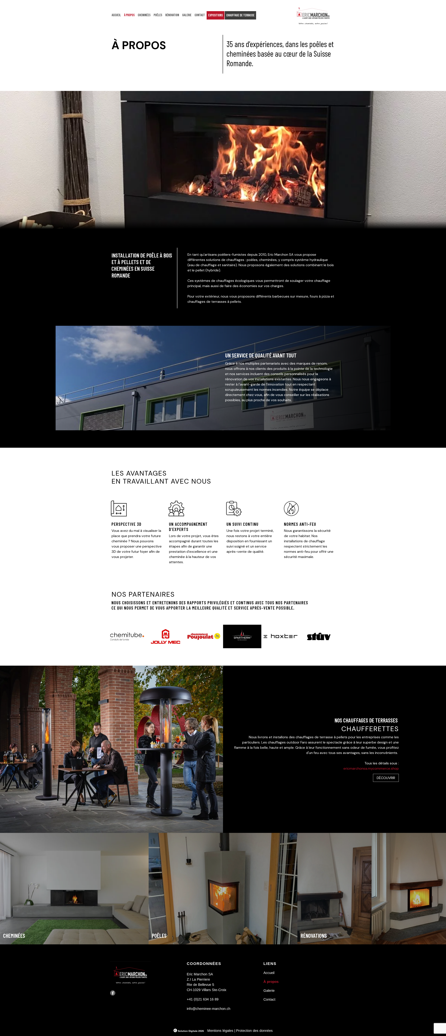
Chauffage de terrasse (240, 15)
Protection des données (254, 1031)
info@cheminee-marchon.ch (208, 1009)
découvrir (386, 778)
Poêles (158, 15)
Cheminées (144, 15)
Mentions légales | (221, 1031)
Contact (200, 15)
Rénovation (172, 15)
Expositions (215, 15)
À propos (129, 15)
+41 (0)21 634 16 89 (202, 999)
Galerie (186, 15)
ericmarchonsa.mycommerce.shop (371, 768)
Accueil (116, 15)
